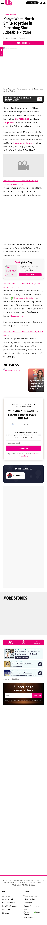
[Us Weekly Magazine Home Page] (8, 3)
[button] (40, 2)
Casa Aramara (16, 316)
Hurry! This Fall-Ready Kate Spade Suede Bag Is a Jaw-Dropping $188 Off (29, 269)
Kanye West (9, 122)
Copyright (28, 903)
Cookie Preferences (31, 906)
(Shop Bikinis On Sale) (21, 298)
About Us (6, 896)
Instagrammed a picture (24, 143)
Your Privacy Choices (27, 912)
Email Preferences (9, 906)
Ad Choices (28, 918)
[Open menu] (2, 3)
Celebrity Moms (10, 14)
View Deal (30, 275)
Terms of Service (30, 896)
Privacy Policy (24, 456)
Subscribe (32, 3)
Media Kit (6, 910)
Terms (33, 453)
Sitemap (5, 913)
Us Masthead (7, 899)
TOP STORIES (22, 43)
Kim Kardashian (22, 119)
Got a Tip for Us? (9, 903)
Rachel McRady (11, 38)
